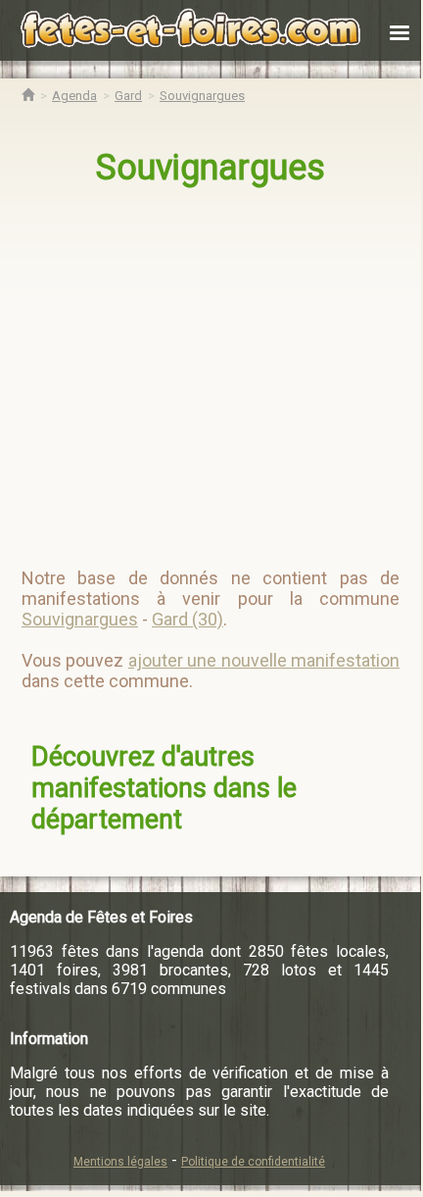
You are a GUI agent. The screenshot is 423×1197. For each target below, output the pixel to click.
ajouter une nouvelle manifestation (264, 660)
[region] (212, 368)
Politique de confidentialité (253, 1162)
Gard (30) (187, 619)
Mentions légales (120, 1162)
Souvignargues (210, 167)
